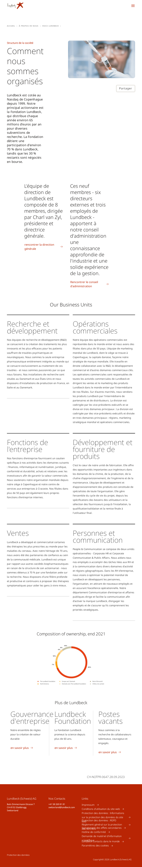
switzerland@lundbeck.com (61, 807)
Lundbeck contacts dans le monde (101, 841)
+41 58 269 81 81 (56, 804)
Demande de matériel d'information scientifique (102, 838)
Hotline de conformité (94, 832)
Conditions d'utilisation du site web (101, 809)
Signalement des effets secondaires (102, 828)
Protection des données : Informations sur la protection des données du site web (103, 817)
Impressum (88, 805)
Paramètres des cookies (95, 845)
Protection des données (18, 854)
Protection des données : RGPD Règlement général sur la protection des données (102, 825)
